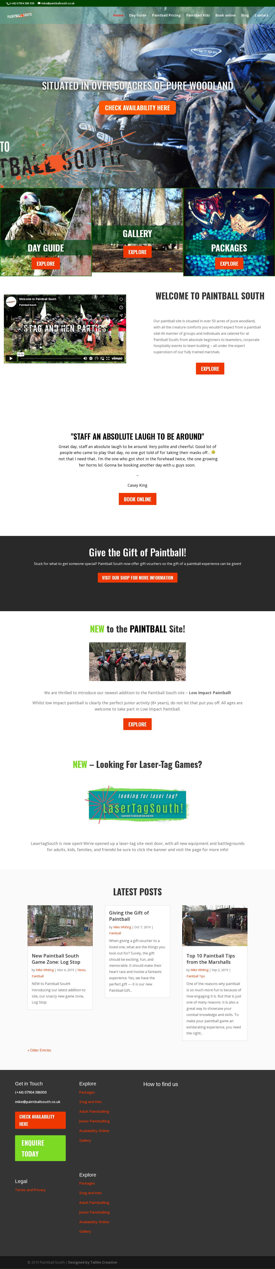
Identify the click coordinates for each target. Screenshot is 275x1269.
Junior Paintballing (94, 1121)
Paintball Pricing (166, 16)
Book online (225, 16)
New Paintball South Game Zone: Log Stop (56, 958)
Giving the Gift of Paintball (129, 915)
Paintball (38, 976)
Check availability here (137, 107)
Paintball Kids (198, 16)
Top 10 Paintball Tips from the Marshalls (210, 958)
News (82, 970)
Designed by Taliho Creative (92, 1262)
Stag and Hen (90, 1101)
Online (94, 1130)
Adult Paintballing (94, 1111)
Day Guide (138, 16)
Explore (46, 263)
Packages (87, 1092)
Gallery (85, 1140)
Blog (245, 16)
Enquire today (32, 1148)
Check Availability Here (36, 1120)
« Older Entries (39, 1050)
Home (118, 16)
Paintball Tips (195, 976)
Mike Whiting (45, 970)
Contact (262, 16)
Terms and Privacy (30, 1190)
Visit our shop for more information (137, 577)
